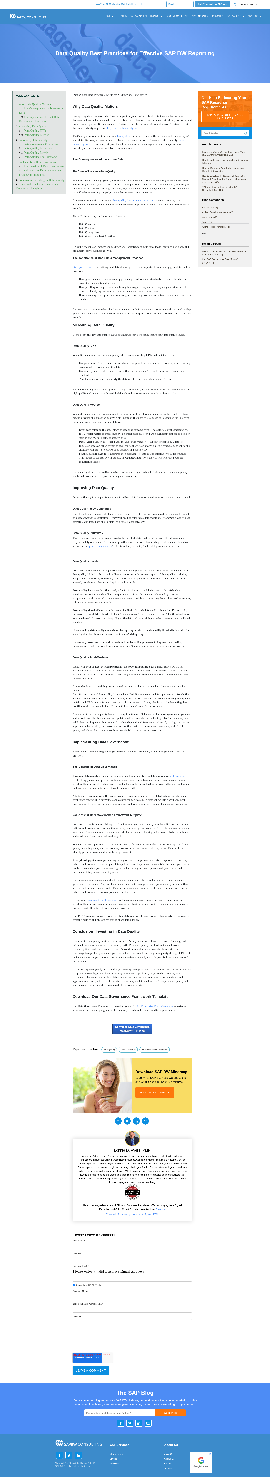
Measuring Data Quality (33, 126)
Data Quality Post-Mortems (40, 157)
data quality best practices (102, 900)
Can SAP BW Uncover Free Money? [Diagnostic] (220, 261)
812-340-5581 (250, 4)
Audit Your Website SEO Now (212, 4)
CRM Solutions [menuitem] (116, 1454)
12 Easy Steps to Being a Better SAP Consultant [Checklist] (220, 188)
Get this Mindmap (155, 1092)
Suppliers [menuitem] (168, 1468)
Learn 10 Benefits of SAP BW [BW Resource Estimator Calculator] (224, 253)
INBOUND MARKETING (177, 16)
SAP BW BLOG (234, 16)
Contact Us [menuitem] (169, 1458)
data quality (123, 136)
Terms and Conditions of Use (67, 1463)
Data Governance (128, 1050)
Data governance (82, 267)
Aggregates (209, 217)
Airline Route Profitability (216, 227)
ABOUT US (253, 16)
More (204, 233)
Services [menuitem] (113, 1458)
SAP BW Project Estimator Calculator (225, 116)
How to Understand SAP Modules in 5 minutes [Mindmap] (225, 161)
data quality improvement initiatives (133, 200)
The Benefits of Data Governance (44, 166)
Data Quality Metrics (36, 135)
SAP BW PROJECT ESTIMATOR (144, 16)
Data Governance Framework (154, 1050)
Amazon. (160, 1209)
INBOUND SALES (199, 16)
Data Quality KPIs (35, 131)
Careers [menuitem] (167, 1463)
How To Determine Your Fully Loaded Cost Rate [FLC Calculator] (223, 169)
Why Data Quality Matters (34, 104)
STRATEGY (122, 16)
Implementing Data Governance (37, 162)
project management (100, 546)
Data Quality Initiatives (38, 148)
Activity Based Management (217, 212)
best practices (177, 776)
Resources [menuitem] (114, 1463)
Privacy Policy (87, 1463)
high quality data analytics (122, 128)
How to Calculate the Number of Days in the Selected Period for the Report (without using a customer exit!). (224, 179)
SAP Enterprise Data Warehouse (154, 1006)
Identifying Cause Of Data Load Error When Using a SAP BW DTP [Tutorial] (223, 153)
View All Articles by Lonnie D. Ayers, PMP (132, 1214)
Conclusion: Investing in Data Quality (41, 180)
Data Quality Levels (36, 153)
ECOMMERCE (217, 16)
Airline (207, 222)
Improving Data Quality (33, 140)
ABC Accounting (211, 207)
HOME (107, 16)
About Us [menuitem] (168, 1454)
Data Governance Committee (41, 144)
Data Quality (109, 1050)
